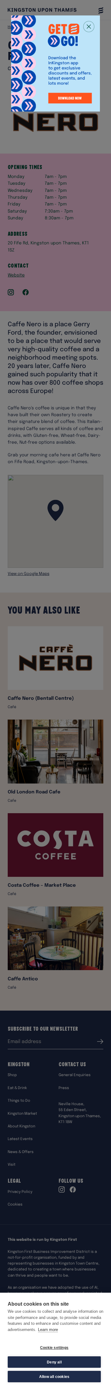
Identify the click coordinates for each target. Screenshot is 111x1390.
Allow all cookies (54, 1377)
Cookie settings (54, 1348)
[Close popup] (88, 26)
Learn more (48, 1329)
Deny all (54, 1362)
